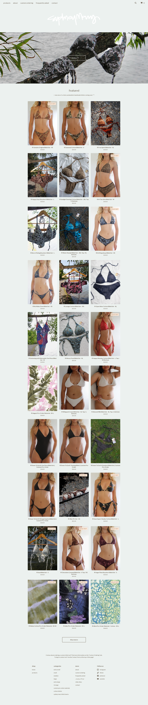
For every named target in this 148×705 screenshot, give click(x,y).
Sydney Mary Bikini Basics (61, 694)
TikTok (101, 672)
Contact (55, 3)
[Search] (135, 3)
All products (74, 640)
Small (55, 672)
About (15, 3)
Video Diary (78, 682)
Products (6, 3)
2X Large (56, 685)
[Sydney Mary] (74, 19)
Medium (56, 676)
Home (33, 669)
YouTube (102, 679)
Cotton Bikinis (58, 691)
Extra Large (57, 682)
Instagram (103, 669)
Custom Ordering (26, 3)
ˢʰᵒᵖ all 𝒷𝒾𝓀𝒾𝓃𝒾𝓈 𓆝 (74, 58)
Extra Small (57, 669)
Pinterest (102, 676)
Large (55, 679)
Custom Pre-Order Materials (62, 688)
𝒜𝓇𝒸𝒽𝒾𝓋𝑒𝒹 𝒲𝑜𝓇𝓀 (79, 679)
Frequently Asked (42, 3)
